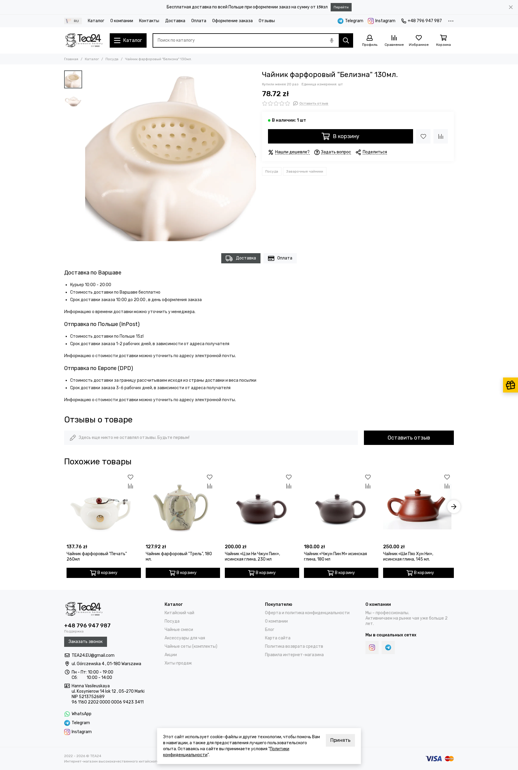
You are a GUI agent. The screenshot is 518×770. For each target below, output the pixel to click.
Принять (340, 740)
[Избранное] (423, 136)
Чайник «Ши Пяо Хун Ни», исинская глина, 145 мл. (408, 556)
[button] (88, 155)
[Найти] (346, 40)
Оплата (198, 20)
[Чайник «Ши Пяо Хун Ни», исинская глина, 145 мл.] (417, 506)
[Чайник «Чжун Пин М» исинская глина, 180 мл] (338, 506)
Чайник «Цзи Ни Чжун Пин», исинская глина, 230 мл (252, 556)
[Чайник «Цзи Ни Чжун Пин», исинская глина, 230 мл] (259, 506)
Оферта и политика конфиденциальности (307, 612)
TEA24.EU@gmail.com (93, 655)
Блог (269, 629)
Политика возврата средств (294, 646)
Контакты (149, 20)
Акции (171, 654)
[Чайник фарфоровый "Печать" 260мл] (101, 506)
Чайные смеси (179, 629)
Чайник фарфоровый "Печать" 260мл (97, 556)
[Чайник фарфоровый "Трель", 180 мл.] (180, 506)
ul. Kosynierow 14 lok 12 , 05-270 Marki (108, 691)
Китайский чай (179, 612)
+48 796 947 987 (425, 20)
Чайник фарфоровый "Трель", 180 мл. (179, 556)
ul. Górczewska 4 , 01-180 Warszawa (106, 663)
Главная (71, 59)
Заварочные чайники (304, 171)
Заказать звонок (86, 641)
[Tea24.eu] (84, 40)
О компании (121, 20)
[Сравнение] (440, 136)
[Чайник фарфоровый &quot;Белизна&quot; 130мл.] (170, 155)
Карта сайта (277, 638)
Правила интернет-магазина (294, 654)
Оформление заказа (232, 20)
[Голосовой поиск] (331, 40)
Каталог (96, 20)
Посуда (112, 59)
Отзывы (267, 20)
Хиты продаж (178, 663)
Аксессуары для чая (185, 638)
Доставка (175, 20)
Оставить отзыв (409, 437)
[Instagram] (372, 647)
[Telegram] (388, 647)
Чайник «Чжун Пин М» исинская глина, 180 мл (335, 556)
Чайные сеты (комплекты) (191, 646)
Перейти (341, 7)
